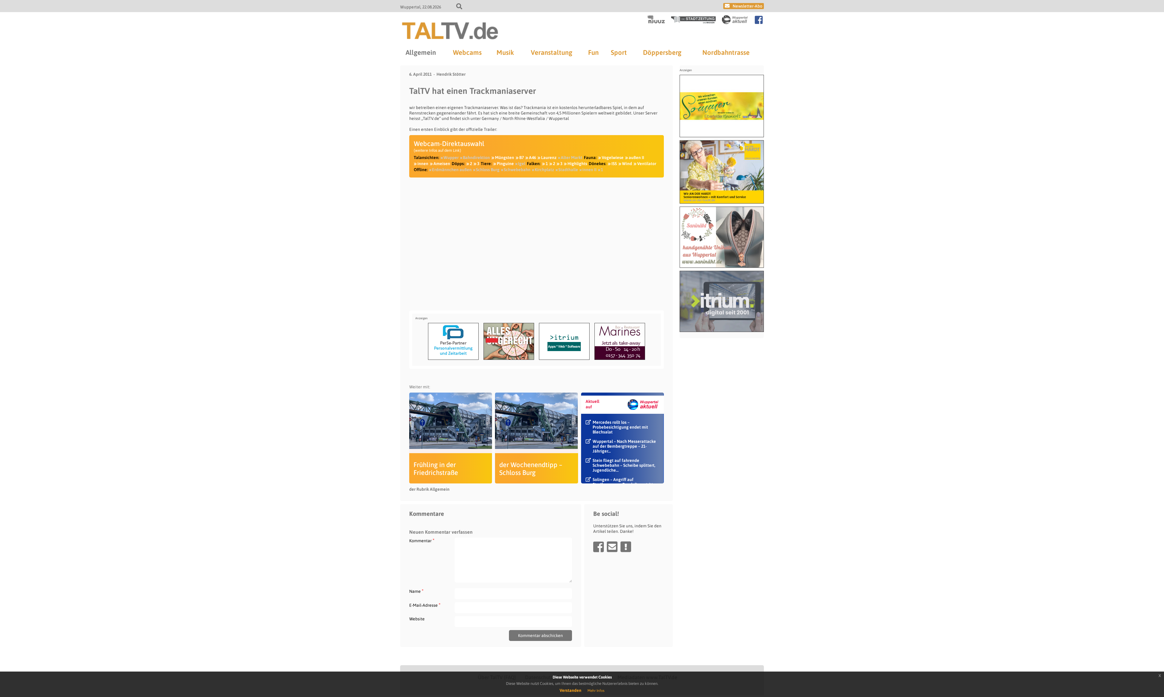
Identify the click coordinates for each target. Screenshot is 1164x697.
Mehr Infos (595, 691)
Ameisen (441, 163)
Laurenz (549, 157)
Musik (505, 52)
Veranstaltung (551, 52)
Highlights (577, 163)
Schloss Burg (488, 169)
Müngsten (504, 157)
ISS (614, 163)
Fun (593, 52)
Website (417, 618)
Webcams (467, 52)
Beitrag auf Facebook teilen (598, 546)
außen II (636, 157)
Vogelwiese (613, 157)
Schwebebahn (517, 169)
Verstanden (570, 690)
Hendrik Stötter (451, 74)
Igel (521, 163)
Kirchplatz (544, 169)
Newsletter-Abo (747, 6)
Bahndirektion (476, 157)
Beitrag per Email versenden (612, 546)
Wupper (451, 157)
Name (416, 591)
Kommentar (421, 540)
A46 (532, 157)
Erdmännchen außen (452, 169)
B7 (521, 157)
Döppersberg (662, 52)
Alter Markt (571, 157)
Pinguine (505, 163)
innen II (589, 169)
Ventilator (646, 163)
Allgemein (421, 52)
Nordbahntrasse (726, 52)
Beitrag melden (625, 546)
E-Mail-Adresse (424, 605)
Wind (627, 163)
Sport (619, 52)
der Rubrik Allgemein (429, 489)
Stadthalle (568, 169)
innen (422, 163)
